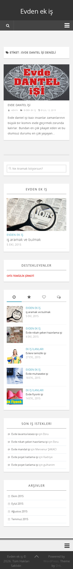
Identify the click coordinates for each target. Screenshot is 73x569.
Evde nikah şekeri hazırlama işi (44, 332)
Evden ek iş (36, 11)
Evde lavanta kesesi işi (24, 434)
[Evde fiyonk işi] (15, 396)
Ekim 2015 (17, 496)
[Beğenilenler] (44, 297)
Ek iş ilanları (35, 349)
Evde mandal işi (20, 449)
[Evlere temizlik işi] (15, 355)
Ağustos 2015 (19, 511)
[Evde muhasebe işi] (15, 376)
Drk (58, 566)
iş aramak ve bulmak (24, 239)
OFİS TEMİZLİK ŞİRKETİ (20, 276)
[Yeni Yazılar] (14, 297)
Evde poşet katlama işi (24, 457)
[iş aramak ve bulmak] (40, 218)
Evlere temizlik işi (36, 353)
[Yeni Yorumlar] (59, 297)
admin (14, 110)
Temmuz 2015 (19, 519)
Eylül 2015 (17, 503)
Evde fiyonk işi (34, 394)
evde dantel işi (19, 105)
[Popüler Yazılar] (29, 297)
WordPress (51, 561)
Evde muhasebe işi (37, 374)
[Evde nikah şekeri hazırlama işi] (15, 335)
